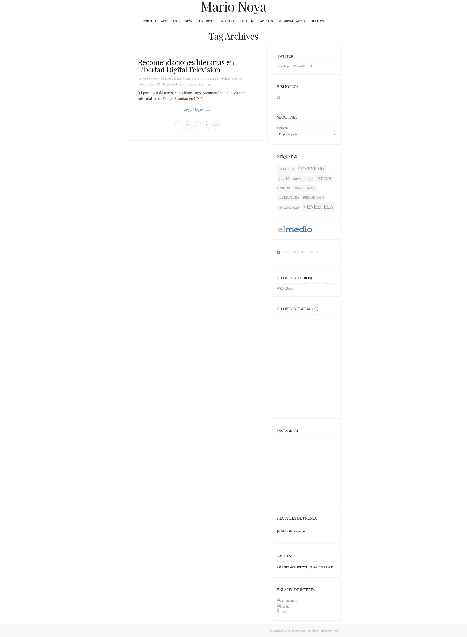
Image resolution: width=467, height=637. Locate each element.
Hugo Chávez (304, 188)
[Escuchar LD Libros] (285, 288)
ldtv (164, 84)
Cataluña (287, 169)
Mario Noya (150, 79)
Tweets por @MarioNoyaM (294, 66)
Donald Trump (303, 179)
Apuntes (266, 21)
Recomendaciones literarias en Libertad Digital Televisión (186, 66)
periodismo (313, 197)
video (201, 84)
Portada (149, 21)
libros (192, 84)
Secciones (282, 127)
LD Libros (206, 21)
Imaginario (226, 21)
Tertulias (247, 21)
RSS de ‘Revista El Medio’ (300, 252)
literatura (289, 197)
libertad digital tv (177, 84)
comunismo (311, 168)
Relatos (317, 21)
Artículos (169, 21)
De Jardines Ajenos (292, 21)
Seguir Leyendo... (197, 110)
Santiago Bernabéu (289, 208)
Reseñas (188, 21)
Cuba (284, 178)
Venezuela (318, 206)
